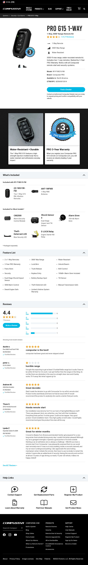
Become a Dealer (71, 544)
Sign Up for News (71, 540)
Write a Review (11, 325)
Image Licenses (28, 559)
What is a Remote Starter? (35, 544)
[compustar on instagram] (9, 535)
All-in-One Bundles (52, 540)
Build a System (29, 9)
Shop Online (30, 533)
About (5, 559)
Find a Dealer (69, 9)
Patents (47, 559)
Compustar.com (32, 523)
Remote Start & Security (54, 533)
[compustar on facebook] (4, 535)
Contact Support (71, 533)
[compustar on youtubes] (15, 535)
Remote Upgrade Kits (53, 537)
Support (68, 523)
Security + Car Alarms (18, 15)
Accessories (50, 549)
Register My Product (72, 537)
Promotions (30, 547)
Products (50, 523)
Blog (50, 9)
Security (48, 530)
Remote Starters (51, 526)
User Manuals (69, 530)
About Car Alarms (32, 540)
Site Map (39, 559)
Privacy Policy (15, 559)
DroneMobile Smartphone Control (54, 545)
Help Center (69, 526)
